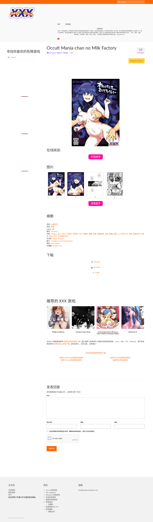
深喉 (94, 234)
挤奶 (115, 234)
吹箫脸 (85, 234)
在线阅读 (95, 157)
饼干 (10, 495)
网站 (115, 422)
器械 (111, 234)
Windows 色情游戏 (53, 495)
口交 (80, 234)
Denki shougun (58, 239)
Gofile (96, 272)
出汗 (55, 236)
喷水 (51, 236)
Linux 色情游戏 (51, 490)
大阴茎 (74, 234)
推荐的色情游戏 (51, 500)
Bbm (64, 234)
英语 (52, 227)
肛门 (59, 234)
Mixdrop (96, 262)
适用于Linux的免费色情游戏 (71, 360)
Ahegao (54, 234)
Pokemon (54, 231)
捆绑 (90, 234)
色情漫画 (65, 53)
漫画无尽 (59, 53)
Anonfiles (97, 267)
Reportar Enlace (136, 61)
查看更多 (95, 203)
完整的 (50, 504)
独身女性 (136, 234)
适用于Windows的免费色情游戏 (71, 358)
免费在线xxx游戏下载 (62, 344)
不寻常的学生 (63, 236)
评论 (48, 395)
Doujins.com (57, 246)
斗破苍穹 (54, 224)
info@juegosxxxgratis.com (88, 490)
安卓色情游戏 (51, 497)
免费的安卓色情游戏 (120, 360)
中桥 (130, 234)
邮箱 (81, 422)
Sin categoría (51, 492)
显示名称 (49, 422)
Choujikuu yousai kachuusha (62, 241)
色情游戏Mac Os (52, 507)
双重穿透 (100, 234)
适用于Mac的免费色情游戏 (120, 358)
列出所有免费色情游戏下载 (96, 353)
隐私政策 (11, 492)
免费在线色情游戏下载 (72, 341)
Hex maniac (55, 243)
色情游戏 (49, 502)
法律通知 (11, 490)
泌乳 (106, 234)
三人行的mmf (123, 234)
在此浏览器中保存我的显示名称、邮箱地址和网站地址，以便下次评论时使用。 (72, 431)
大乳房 (68, 234)
